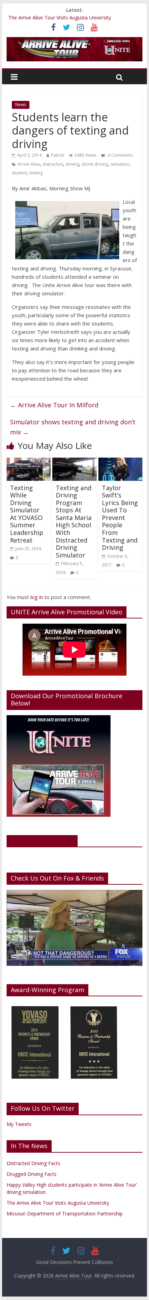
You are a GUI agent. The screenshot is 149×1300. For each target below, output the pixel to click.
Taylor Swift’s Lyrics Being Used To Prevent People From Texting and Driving (120, 518)
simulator (120, 164)
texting (36, 173)
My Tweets (19, 1124)
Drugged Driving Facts (31, 1174)
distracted (53, 164)
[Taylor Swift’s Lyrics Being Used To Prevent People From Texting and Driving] (120, 462)
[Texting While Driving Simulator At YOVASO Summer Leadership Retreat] (29, 462)
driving (72, 164)
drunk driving (95, 164)
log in (36, 596)
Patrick (57, 155)
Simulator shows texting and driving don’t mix (72, 427)
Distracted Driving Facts (33, 1163)
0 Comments (120, 155)
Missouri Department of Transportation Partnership (65, 1213)
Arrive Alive (29, 164)
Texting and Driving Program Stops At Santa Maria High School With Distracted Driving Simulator (73, 521)
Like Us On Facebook (42, 841)
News (20, 104)
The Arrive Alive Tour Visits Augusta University (59, 17)
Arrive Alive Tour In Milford (54, 405)
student (19, 173)
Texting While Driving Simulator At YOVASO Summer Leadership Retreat (26, 514)
